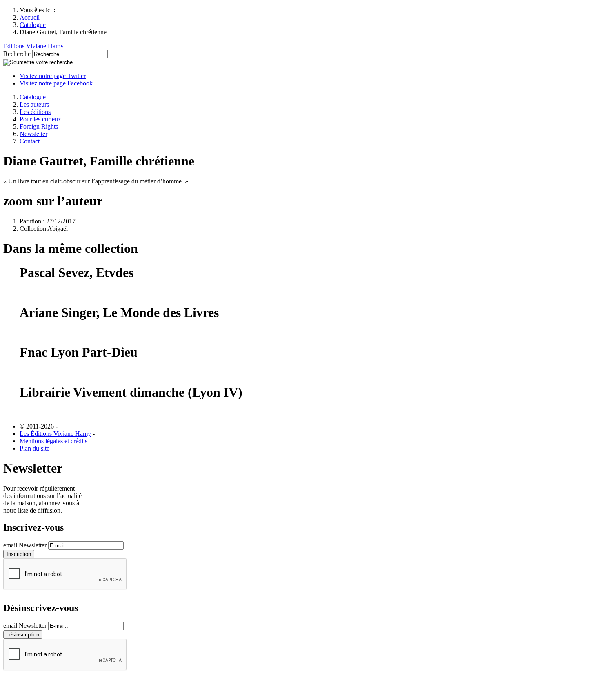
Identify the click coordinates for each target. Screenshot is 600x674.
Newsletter (33, 133)
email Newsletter (25, 545)
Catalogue (33, 24)
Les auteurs (34, 104)
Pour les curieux (40, 119)
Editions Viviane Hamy (33, 45)
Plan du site (34, 448)
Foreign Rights (39, 126)
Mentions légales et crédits (53, 440)
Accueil (30, 17)
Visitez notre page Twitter (53, 75)
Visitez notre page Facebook (56, 83)
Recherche (17, 53)
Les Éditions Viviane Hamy (55, 433)
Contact (30, 141)
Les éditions (35, 111)
